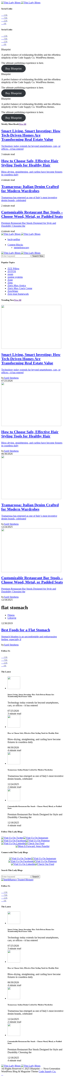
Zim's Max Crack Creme (20, 288)
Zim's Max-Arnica (17, 285)
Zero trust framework (18, 294)
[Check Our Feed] (34, 843)
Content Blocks (15, 244)
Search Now (37, 256)
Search (35, 876)
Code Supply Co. (47, 1071)
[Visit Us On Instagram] (35, 837)
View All (22, 124)
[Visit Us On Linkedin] (13, 843)
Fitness (11, 615)
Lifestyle (12, 618)
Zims (10, 282)
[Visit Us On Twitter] (12, 837)
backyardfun (14, 239)
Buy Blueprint (13, 68)
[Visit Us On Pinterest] (38, 840)
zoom (10, 274)
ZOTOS (12, 271)
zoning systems (15, 277)
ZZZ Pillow (13, 268)
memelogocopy (21, 247)
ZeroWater (13, 291)
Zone (10, 280)
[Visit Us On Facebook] (13, 840)
